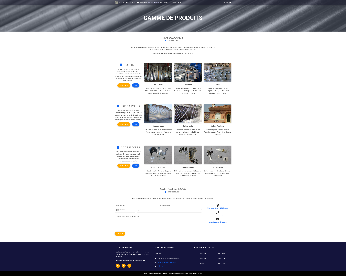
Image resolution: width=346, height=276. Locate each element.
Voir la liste (124, 85)
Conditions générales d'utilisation (177, 273)
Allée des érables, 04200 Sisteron (217, 208)
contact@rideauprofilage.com (218, 222)
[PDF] (135, 87)
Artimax (200, 273)
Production (143, 3)
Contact (165, 3)
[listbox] (125, 210)
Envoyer (120, 233)
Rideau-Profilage (127, 3)
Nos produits (154, 3)
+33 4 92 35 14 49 (177, 3)
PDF (136, 85)
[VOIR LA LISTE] (124, 87)
